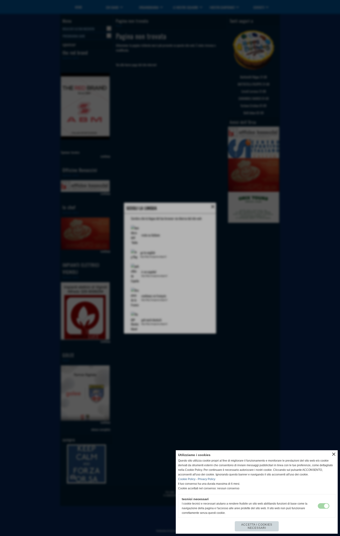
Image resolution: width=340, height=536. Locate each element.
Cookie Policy (186, 479)
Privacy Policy (206, 479)
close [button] (334, 454)
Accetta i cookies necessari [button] (256, 526)
